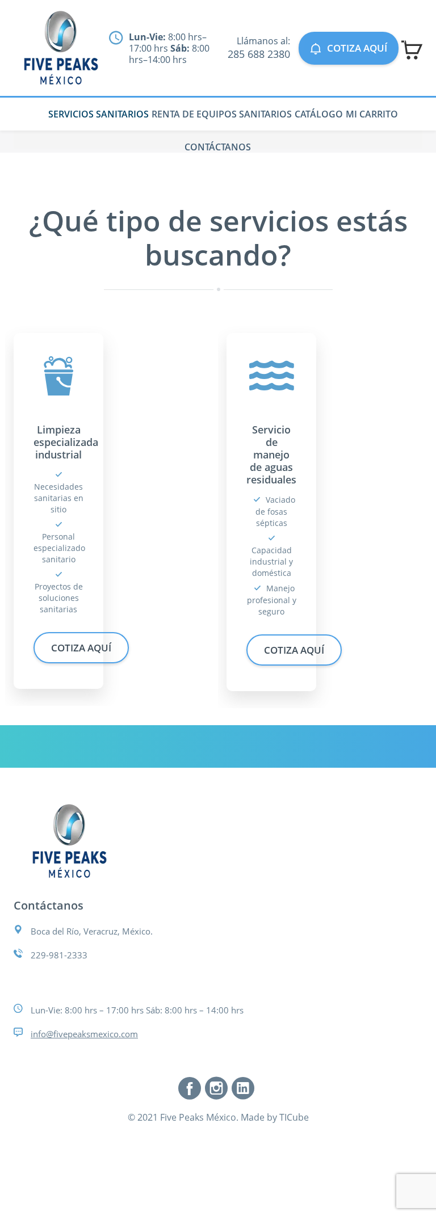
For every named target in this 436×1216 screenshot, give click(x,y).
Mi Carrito (372, 114)
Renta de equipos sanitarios (222, 114)
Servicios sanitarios (98, 114)
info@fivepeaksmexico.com (84, 1034)
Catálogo (319, 114)
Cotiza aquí (357, 47)
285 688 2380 (259, 54)
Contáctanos (218, 147)
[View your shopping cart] (411, 50)
